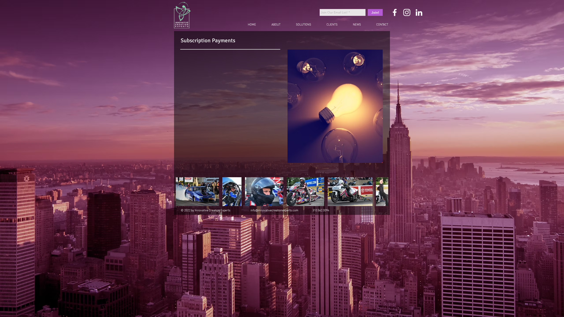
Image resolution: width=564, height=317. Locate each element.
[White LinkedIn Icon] (419, 12)
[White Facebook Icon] (394, 12)
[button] (197, 191)
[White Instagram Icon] (407, 12)
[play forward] (382, 191)
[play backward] (181, 191)
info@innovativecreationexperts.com (274, 210)
